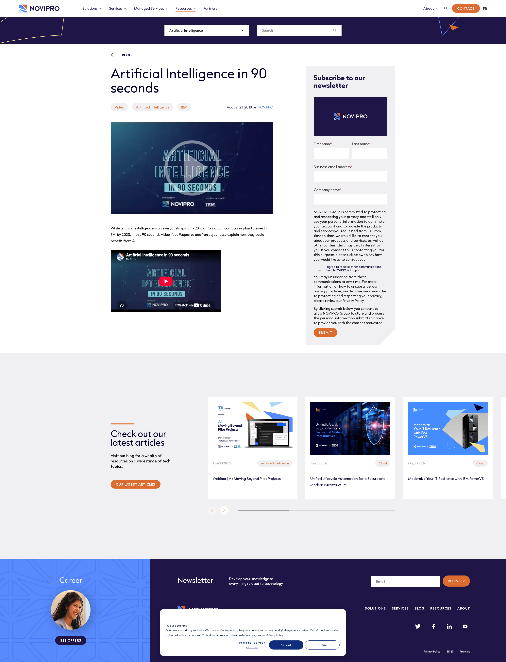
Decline (322, 645)
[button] (224, 510)
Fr (485, 8)
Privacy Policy (274, 635)
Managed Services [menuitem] (149, 8)
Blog (419, 608)
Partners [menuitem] (210, 8)
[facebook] (433, 626)
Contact (466, 8)
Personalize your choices (252, 645)
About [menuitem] (428, 8)
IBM (184, 107)
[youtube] (465, 626)
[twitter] (418, 626)
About (463, 608)
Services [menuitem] (115, 8)
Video (119, 107)
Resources (441, 608)
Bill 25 (450, 651)
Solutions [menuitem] (89, 8)
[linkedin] (449, 626)
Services (400, 608)
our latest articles (135, 484)
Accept (286, 645)
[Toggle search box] (446, 8)
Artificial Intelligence (152, 107)
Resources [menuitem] (184, 8)
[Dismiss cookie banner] (338, 617)
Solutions (375, 608)
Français (465, 651)
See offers (70, 640)
